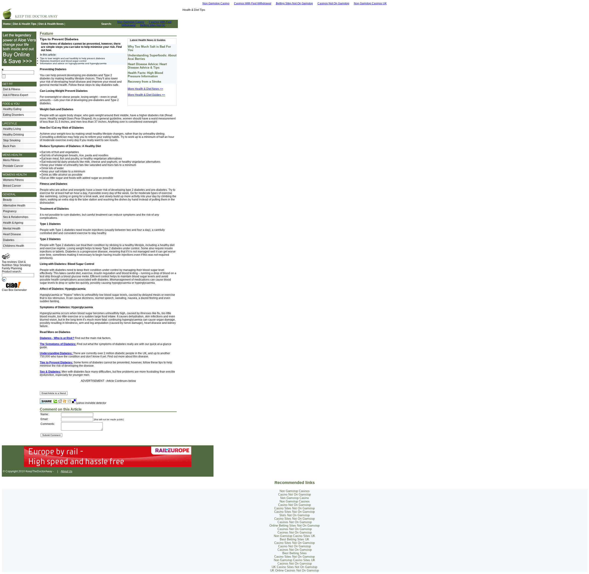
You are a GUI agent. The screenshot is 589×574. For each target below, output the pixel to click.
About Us (66, 471)
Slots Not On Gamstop (294, 515)
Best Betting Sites (294, 553)
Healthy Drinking (13, 134)
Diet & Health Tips (24, 24)
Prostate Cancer (13, 166)
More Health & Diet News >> (145, 88)
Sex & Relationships (15, 217)
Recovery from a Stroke (144, 81)
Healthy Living (12, 128)
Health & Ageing (13, 222)
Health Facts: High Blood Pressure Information (145, 74)
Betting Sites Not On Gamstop (294, 3)
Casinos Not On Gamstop (333, 3)
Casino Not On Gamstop (294, 494)
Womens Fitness (13, 180)
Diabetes (8, 240)
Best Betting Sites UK (294, 539)
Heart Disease (12, 234)
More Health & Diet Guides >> (146, 94)
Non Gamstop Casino (215, 3)
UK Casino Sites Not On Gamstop (294, 567)
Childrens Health (13, 245)
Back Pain (9, 146)
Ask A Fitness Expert (15, 95)
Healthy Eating (12, 109)
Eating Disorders (13, 114)
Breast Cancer (12, 185)
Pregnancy (10, 211)
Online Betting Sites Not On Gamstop (294, 525)
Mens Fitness (11, 160)
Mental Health (11, 228)
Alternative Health (14, 205)
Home (7, 24)
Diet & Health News (51, 24)
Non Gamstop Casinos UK (370, 3)
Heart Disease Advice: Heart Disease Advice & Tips (147, 65)
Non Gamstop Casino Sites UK (294, 536)
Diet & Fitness (11, 89)
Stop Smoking (11, 140)
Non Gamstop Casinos (295, 491)
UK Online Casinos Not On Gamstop (294, 570)
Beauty (7, 199)
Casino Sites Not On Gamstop (294, 508)
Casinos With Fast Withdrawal (252, 3)
